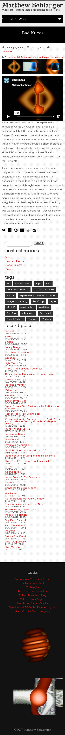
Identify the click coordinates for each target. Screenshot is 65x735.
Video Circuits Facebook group (33, 611)
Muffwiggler (32, 587)
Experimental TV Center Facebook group (32, 607)
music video (27, 307)
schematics (28, 313)
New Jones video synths (32, 591)
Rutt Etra (12, 313)
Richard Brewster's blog (32, 595)
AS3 (48, 283)
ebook (10, 295)
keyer (52, 301)
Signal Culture (15, 319)
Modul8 (11, 307)
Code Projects (13, 265)
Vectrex (46, 319)
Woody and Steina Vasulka (32, 603)
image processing (52, 57)
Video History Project (32, 599)
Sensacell (45, 313)
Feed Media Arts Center (32, 583)
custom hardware (44, 289)
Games (9, 269)
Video (8, 257)
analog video (22, 283)
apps (38, 283)
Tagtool (32, 319)
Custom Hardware (15, 261)
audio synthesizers (18, 289)
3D (8, 283)
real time (44, 307)
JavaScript (38, 301)
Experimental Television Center (23, 57)
